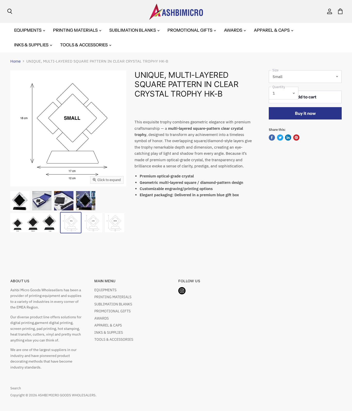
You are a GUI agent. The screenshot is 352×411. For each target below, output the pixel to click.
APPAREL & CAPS (272, 30)
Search (15, 388)
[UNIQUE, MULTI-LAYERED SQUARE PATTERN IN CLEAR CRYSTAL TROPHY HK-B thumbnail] (20, 201)
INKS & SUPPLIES (31, 44)
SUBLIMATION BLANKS (133, 30)
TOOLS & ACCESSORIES (84, 44)
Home (15, 61)
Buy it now (305, 113)
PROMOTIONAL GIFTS (190, 30)
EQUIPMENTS (28, 30)
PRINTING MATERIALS (75, 30)
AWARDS (233, 30)
